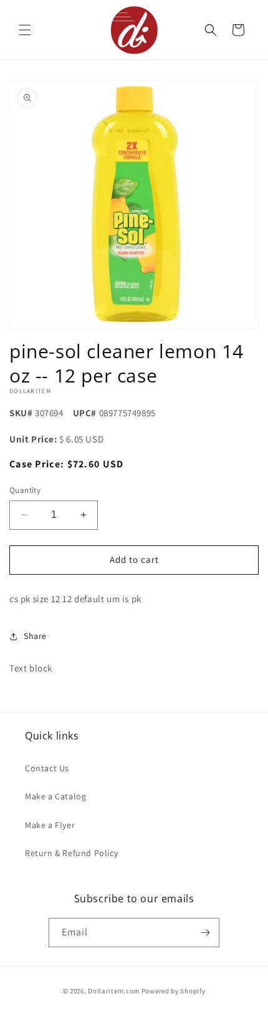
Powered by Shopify (173, 991)
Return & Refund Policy (71, 853)
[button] (25, 30)
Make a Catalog (55, 796)
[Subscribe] (205, 932)
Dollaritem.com (114, 991)
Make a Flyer (50, 825)
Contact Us (47, 768)
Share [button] (35, 635)
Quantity (25, 490)
